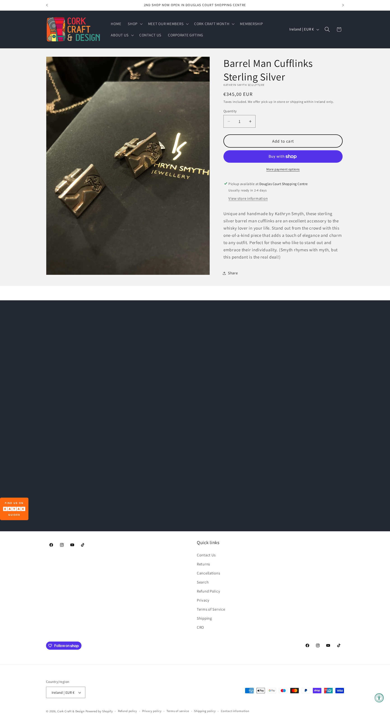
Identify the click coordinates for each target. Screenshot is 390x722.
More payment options (283, 169)
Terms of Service (211, 609)
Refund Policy (208, 591)
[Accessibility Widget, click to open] (379, 697)
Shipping (204, 618)
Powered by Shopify (99, 711)
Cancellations (208, 573)
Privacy (203, 600)
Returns (203, 564)
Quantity (230, 111)
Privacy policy (152, 711)
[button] (135, 23)
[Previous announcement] (47, 5)
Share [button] (233, 272)
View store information (248, 198)
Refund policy (127, 711)
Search (203, 582)
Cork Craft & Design (71, 711)
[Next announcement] (343, 5)
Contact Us (206, 555)
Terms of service (178, 711)
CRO (200, 627)
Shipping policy (205, 711)
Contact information (235, 711)
